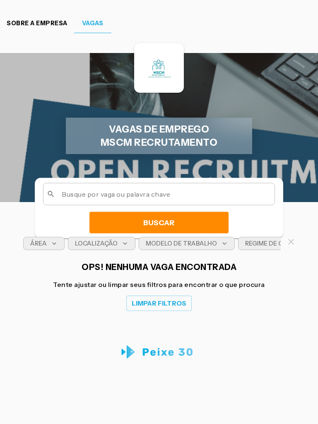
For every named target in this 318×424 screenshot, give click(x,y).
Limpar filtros (159, 303)
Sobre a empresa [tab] (37, 23)
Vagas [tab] (93, 23)
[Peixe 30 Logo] (159, 352)
